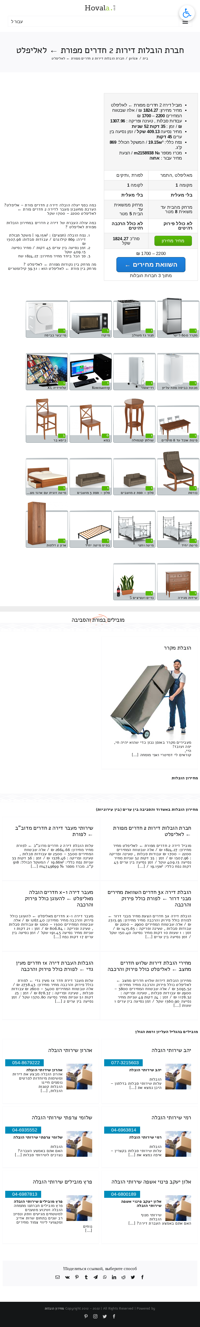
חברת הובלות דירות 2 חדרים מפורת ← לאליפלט (152, 831)
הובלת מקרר (177, 648)
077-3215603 (125, 1062)
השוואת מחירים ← (150, 264)
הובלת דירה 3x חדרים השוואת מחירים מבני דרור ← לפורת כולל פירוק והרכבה (149, 898)
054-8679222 (26, 1062)
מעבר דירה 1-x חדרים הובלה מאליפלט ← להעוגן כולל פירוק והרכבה (59, 898)
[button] (187, 13)
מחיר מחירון (173, 240)
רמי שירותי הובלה (171, 1117)
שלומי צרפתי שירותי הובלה (62, 1117)
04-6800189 (123, 1194)
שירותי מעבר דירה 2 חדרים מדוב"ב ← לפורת (54, 831)
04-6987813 (24, 1194)
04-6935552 (24, 1130)
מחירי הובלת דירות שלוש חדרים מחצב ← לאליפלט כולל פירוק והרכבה (149, 966)
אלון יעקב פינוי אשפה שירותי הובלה (151, 1182)
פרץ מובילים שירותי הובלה (62, 1182)
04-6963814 (123, 1130)
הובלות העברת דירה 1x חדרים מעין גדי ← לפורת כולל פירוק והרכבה (54, 966)
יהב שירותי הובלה (171, 1050)
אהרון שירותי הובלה (70, 1050)
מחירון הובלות (185, 778)
